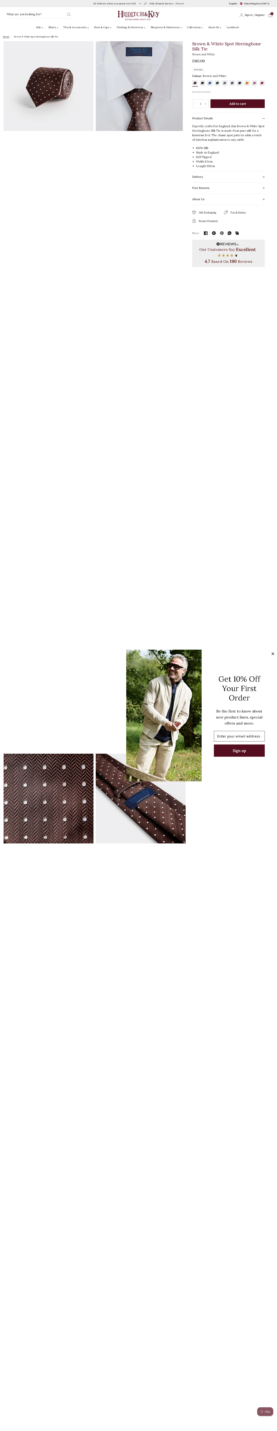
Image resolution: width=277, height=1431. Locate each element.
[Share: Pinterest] (222, 233)
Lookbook (233, 27)
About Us (213, 27)
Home (6, 36)
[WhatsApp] (229, 233)
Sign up (239, 750)
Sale (38, 27)
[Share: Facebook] (206, 233)
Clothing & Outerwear (130, 27)
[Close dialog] (272, 653)
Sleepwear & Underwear (165, 27)
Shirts (52, 27)
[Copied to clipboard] (237, 233)
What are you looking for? (24, 14)
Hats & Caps (101, 27)
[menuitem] (40, 27)
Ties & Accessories (75, 27)
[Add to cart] (237, 103)
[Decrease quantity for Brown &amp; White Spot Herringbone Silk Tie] (195, 104)
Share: (196, 233)
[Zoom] (48, 396)
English (233, 3)
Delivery (197, 177)
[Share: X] (214, 233)
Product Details (202, 118)
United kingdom (256, 3)
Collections (194, 27)
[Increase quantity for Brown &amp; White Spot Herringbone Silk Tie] (205, 104)
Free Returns (200, 188)
